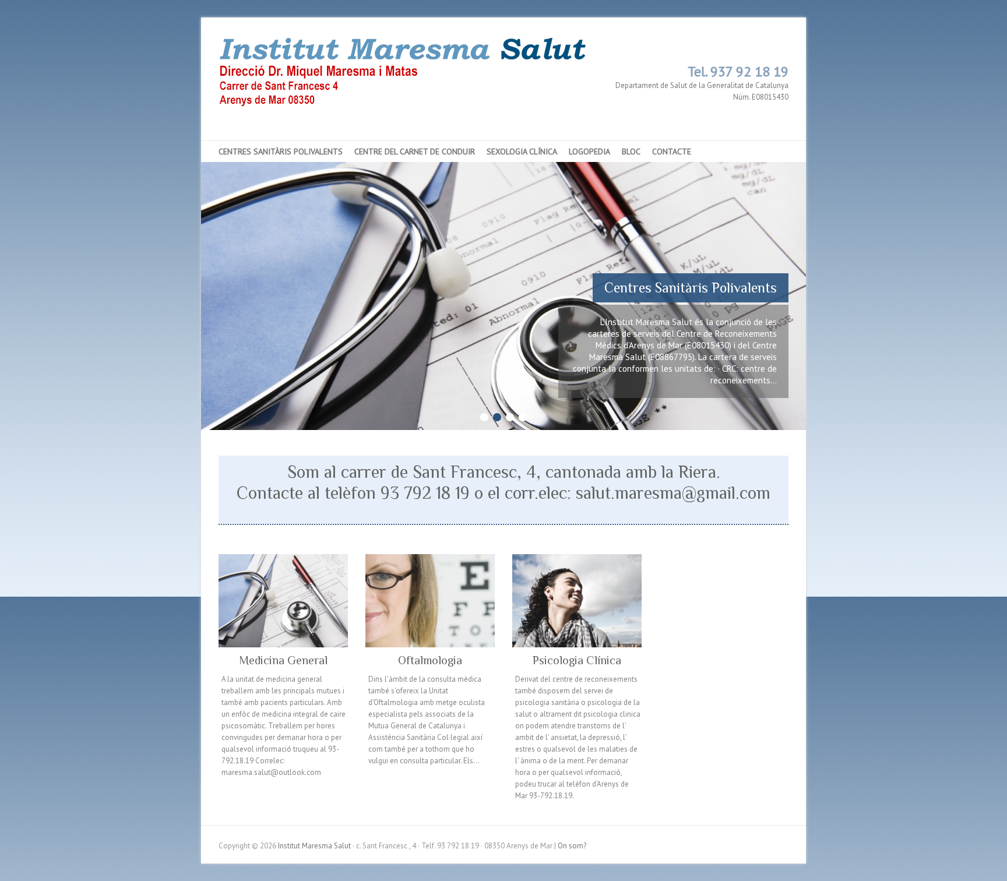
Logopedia (589, 151)
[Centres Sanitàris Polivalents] (503, 167)
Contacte (671, 151)
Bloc (631, 151)
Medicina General (283, 660)
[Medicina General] (283, 600)
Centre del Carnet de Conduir (414, 151)
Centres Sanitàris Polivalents (281, 151)
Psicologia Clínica (577, 660)
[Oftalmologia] (430, 600)
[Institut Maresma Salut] (413, 85)
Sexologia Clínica (522, 151)
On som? (572, 846)
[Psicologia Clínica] (577, 600)
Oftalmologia (430, 660)
